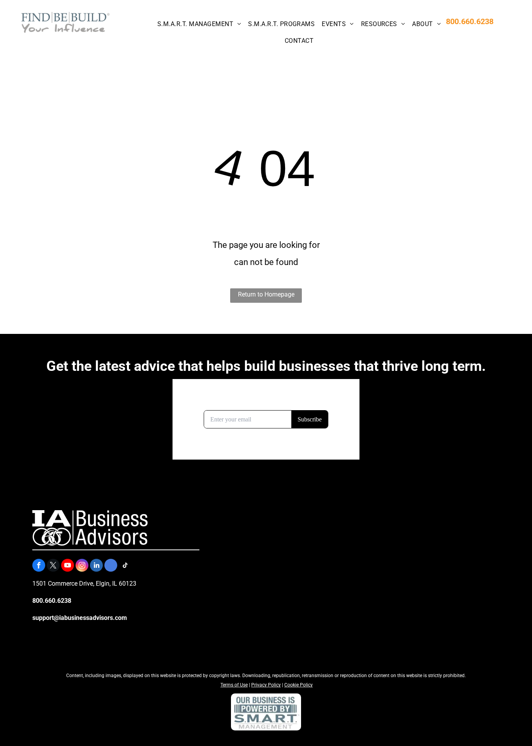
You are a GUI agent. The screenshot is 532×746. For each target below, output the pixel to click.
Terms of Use (234, 685)
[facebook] (38, 566)
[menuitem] (198, 24)
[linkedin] (96, 566)
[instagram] (82, 566)
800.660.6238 (469, 21)
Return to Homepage (266, 294)
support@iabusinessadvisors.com (79, 617)
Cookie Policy (298, 685)
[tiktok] (125, 566)
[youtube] (67, 566)
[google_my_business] (110, 566)
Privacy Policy (266, 685)
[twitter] (53, 566)
